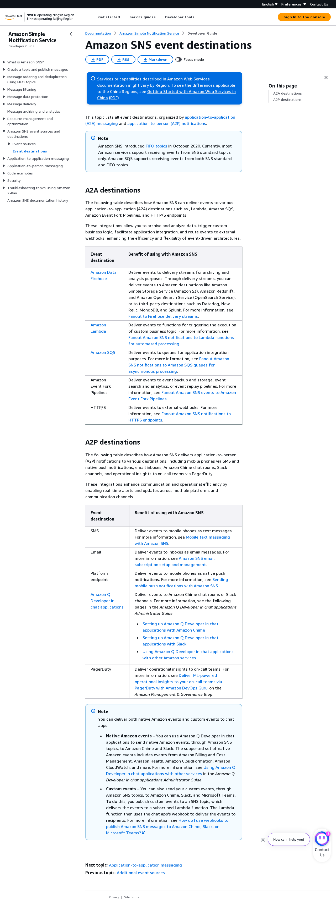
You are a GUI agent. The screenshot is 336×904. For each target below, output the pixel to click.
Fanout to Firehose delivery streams (163, 316)
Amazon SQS (103, 352)
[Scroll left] (94, 17)
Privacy (114, 897)
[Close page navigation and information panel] (326, 77)
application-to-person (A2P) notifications (166, 123)
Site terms (131, 897)
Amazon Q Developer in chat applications (107, 601)
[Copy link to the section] (81, 190)
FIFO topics (156, 146)
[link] (202, 33)
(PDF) (114, 97)
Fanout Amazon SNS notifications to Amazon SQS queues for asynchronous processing (178, 365)
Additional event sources (141, 872)
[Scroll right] (198, 17)
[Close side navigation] (71, 34)
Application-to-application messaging (145, 865)
